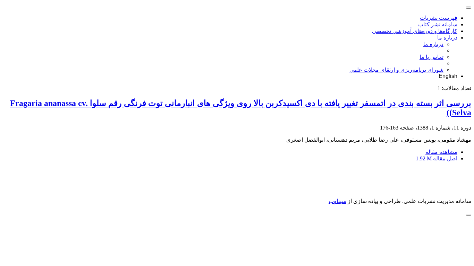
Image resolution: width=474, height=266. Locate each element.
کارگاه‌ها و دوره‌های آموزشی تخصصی (414, 31)
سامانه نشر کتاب (437, 24)
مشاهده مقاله (441, 152)
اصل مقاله (436, 158)
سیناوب (337, 201)
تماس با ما (431, 57)
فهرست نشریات (438, 18)
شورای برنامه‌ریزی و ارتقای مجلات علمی (396, 70)
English (448, 76)
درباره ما (447, 38)
